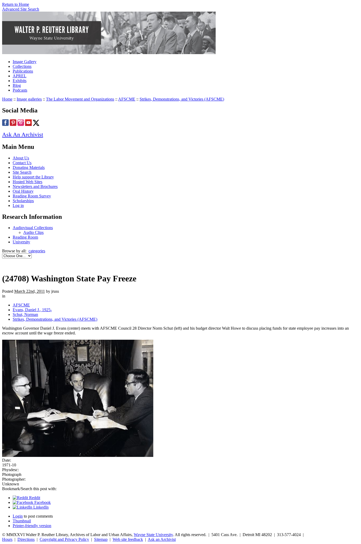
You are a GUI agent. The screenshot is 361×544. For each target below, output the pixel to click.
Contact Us (22, 162)
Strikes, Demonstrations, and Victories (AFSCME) (182, 99)
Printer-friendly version (32, 525)
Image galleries (29, 99)
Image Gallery (24, 61)
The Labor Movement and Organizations (80, 99)
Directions (26, 539)
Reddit (34, 497)
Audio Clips (33, 232)
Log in (18, 205)
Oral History (23, 191)
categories (37, 251)
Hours (7, 539)
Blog (17, 85)
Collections (22, 66)
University (21, 242)
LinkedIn (40, 507)
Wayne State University (153, 534)
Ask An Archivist (22, 134)
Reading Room (25, 237)
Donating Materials (29, 167)
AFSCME (126, 99)
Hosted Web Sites (27, 181)
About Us (21, 158)
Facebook (42, 502)
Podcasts (20, 90)
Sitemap (101, 539)
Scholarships (23, 200)
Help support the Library (33, 177)
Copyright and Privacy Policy (64, 539)
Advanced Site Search (20, 9)
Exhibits (19, 80)
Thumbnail (22, 521)
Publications (23, 71)
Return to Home (15, 4)
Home (7, 99)
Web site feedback (128, 539)
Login (18, 516)
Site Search (22, 172)
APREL (19, 76)
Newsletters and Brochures (35, 186)
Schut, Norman (25, 314)
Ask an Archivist (162, 539)
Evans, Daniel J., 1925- (32, 310)
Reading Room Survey (32, 196)
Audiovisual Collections (33, 227)
